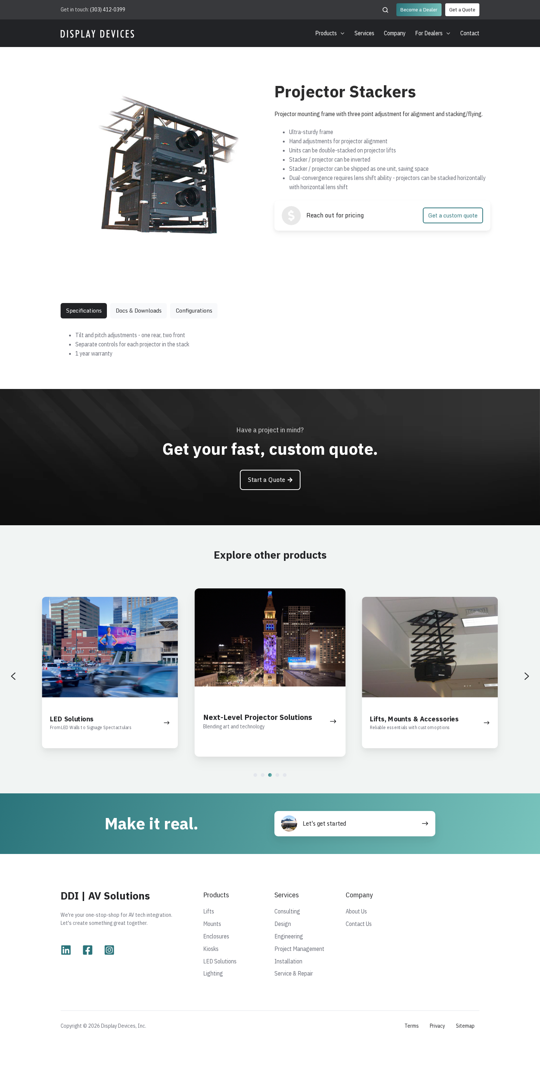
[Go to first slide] (250, 163)
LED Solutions (220, 961)
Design (282, 923)
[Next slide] (526, 676)
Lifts (208, 911)
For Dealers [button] (429, 33)
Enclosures (216, 936)
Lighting (213, 973)
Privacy (437, 1025)
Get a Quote (462, 10)
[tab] (154, 233)
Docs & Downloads (139, 310)
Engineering (288, 936)
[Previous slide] (72, 163)
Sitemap (465, 1025)
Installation (288, 961)
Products (326, 33)
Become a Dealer (419, 10)
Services (364, 33)
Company (395, 33)
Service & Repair (293, 973)
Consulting (287, 911)
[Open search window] (385, 10)
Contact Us (359, 923)
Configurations (194, 310)
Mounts (212, 923)
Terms (411, 1025)
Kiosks (211, 948)
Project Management (299, 948)
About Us (356, 911)
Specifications (84, 310)
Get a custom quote (453, 215)
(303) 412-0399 (107, 9)
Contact (469, 33)
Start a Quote (266, 479)
